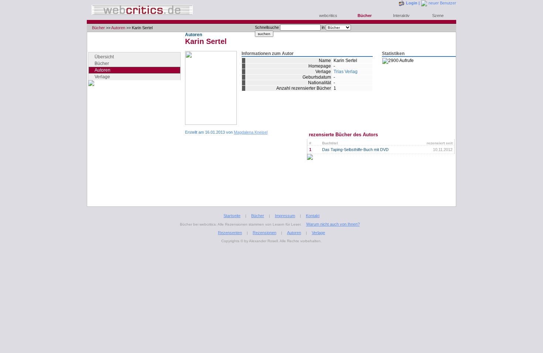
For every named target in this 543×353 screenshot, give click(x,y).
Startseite (231, 215)
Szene (438, 15)
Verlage (102, 76)
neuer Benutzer (442, 3)
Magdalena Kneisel (250, 132)
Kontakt (313, 215)
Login (411, 3)
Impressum (285, 215)
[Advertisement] (134, 153)
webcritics (328, 15)
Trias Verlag (346, 71)
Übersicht (104, 56)
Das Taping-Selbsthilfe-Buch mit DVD (355, 149)
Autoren (118, 27)
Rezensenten (230, 232)
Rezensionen (264, 232)
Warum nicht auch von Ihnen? (333, 224)
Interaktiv (401, 15)
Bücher (365, 15)
